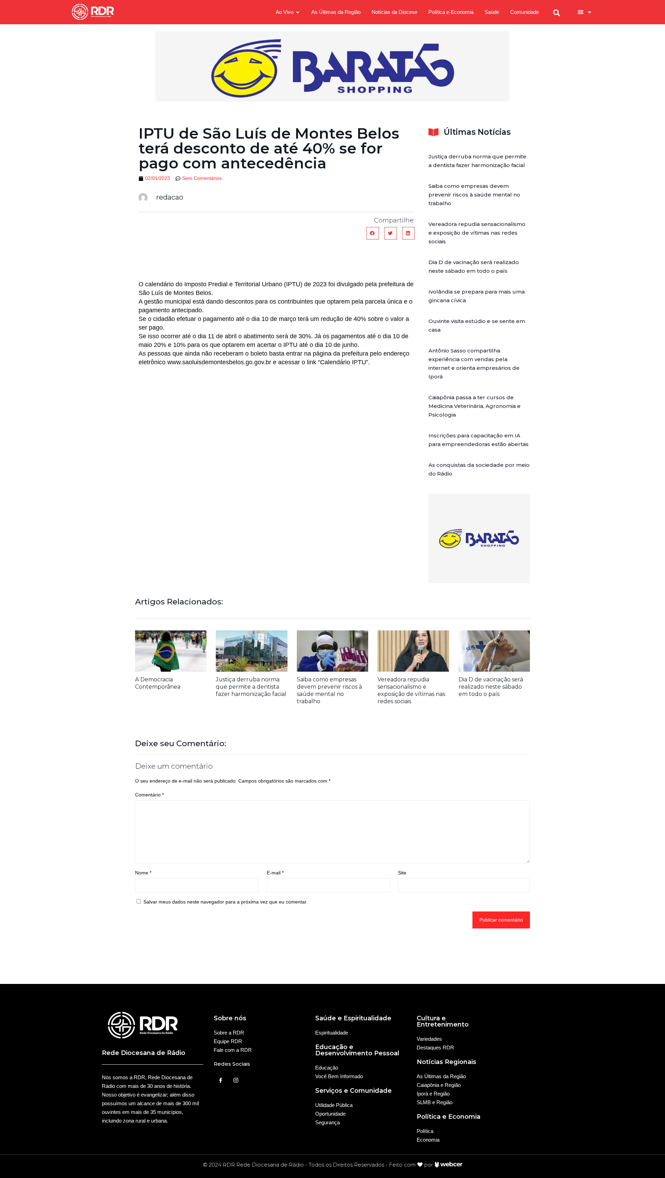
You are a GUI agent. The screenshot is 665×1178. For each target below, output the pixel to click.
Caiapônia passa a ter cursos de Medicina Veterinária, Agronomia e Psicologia (474, 406)
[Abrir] (589, 12)
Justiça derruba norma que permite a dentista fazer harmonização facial (251, 686)
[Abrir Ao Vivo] (297, 12)
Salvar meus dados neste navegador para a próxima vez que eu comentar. (225, 902)
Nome (143, 872)
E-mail (275, 872)
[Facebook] (220, 1080)
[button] (372, 233)
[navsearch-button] (557, 12)
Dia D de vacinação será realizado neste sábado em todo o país (491, 686)
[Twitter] (236, 1080)
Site (402, 872)
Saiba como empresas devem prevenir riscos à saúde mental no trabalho (474, 195)
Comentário (149, 794)
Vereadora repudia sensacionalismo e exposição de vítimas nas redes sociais (476, 233)
